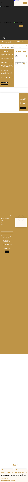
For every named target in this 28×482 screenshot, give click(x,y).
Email (2, 224)
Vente (2, 47)
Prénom (2, 220)
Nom (2, 222)
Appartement (4, 47)
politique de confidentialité (7, 248)
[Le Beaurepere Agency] (17, 3)
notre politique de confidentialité (4, 478)
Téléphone (2, 226)
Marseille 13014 (8, 47)
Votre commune (3, 228)
